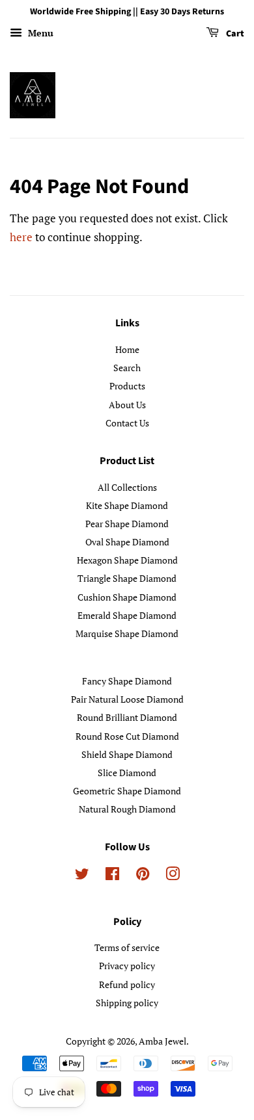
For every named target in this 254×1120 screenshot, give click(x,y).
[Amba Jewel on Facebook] (112, 876)
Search (127, 367)
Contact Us (127, 423)
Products (127, 386)
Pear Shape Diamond (127, 523)
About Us (127, 404)
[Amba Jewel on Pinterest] (142, 876)
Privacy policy (127, 965)
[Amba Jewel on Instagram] (172, 876)
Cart (234, 33)
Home (127, 349)
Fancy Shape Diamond (127, 681)
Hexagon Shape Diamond (127, 560)
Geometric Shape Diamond (127, 791)
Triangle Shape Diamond (127, 578)
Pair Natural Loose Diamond (127, 699)
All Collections (127, 487)
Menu (39, 33)
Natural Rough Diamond (127, 809)
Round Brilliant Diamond (127, 717)
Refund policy (127, 984)
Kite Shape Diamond (127, 505)
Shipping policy (127, 1002)
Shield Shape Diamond (127, 754)
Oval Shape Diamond (127, 542)
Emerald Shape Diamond (127, 615)
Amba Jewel (162, 1041)
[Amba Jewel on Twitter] (82, 876)
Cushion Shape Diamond (127, 597)
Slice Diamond (127, 772)
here (21, 236)
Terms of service (127, 947)
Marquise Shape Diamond (127, 633)
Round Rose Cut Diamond (127, 736)
